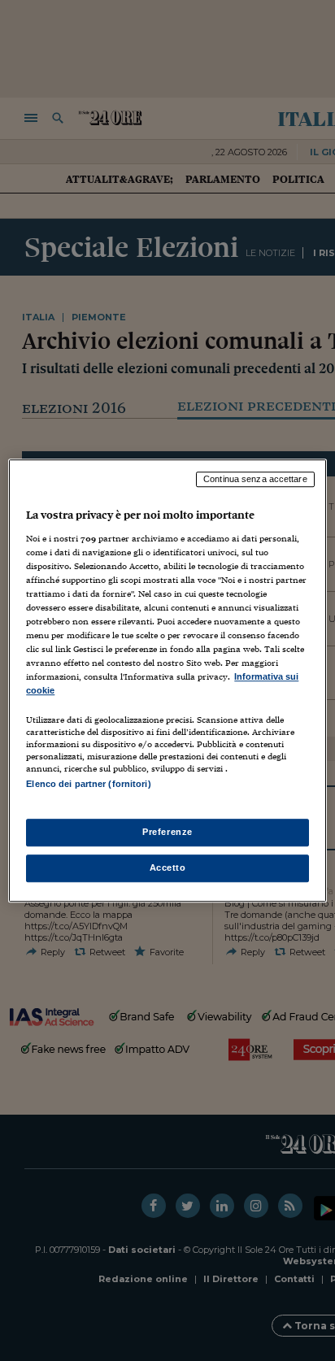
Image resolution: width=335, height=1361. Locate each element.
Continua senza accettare (255, 479)
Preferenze (167, 832)
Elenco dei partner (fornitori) (88, 784)
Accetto (168, 867)
